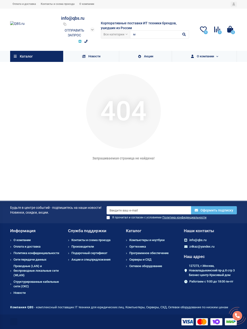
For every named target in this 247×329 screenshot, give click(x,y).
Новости (94, 56)
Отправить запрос (74, 32)
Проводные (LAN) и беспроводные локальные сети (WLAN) (36, 270)
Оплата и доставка (24, 4)
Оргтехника (137, 246)
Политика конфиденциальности (36, 253)
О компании (86, 4)
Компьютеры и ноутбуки (147, 240)
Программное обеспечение (149, 253)
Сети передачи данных (30, 259)
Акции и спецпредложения (90, 259)
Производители (82, 246)
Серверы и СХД (140, 259)
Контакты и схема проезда (58, 4)
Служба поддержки (87, 230)
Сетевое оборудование (145, 266)
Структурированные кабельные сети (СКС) (36, 284)
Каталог (133, 230)
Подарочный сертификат (89, 253)
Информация (22, 230)
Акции (148, 56)
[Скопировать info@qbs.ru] (64, 24)
